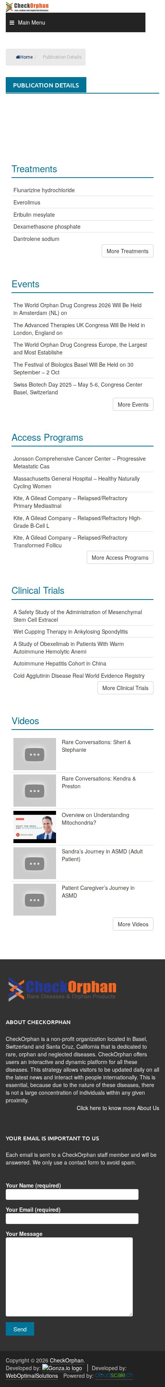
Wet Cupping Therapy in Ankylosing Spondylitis (70, 631)
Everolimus (26, 202)
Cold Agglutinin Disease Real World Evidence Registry (79, 675)
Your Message (24, 1233)
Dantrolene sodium (36, 238)
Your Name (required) (33, 1185)
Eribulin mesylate (34, 214)
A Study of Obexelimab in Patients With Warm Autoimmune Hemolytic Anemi (68, 647)
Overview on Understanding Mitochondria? (95, 818)
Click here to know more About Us (118, 1108)
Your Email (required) (33, 1209)
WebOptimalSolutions (32, 1375)
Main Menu (31, 22)
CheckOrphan (67, 1360)
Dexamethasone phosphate (47, 226)
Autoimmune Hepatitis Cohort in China (59, 663)
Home (26, 57)
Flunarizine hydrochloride (44, 190)
